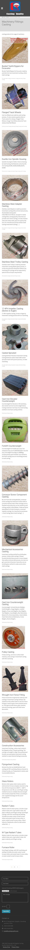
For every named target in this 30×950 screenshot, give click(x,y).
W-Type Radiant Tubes (11, 832)
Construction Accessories (13, 745)
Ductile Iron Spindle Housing (14, 159)
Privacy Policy (15, 947)
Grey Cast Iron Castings (7, 126)
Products (14, 759)
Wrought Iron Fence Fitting (13, 695)
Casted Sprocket (9, 353)
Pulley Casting (8, 652)
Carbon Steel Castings (7, 78)
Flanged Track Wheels (11, 112)
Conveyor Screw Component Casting (14, 495)
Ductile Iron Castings (6, 171)
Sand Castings (24, 126)
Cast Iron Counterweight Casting (12, 603)
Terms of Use (6, 947)
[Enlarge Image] (15, 50)
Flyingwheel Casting (10, 764)
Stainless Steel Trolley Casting (15, 262)
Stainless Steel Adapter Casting (12, 205)
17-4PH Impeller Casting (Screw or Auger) (12, 309)
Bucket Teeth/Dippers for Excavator (13, 67)
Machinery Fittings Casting (16, 126)
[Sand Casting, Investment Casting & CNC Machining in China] (15, 8)
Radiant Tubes (8, 806)
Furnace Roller (8, 847)
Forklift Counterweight (11, 446)
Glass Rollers (7, 781)
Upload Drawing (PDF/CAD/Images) (12, 888)
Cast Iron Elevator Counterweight (9, 400)
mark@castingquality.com (11, 931)
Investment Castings (14, 78)
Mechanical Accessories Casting (12, 550)
